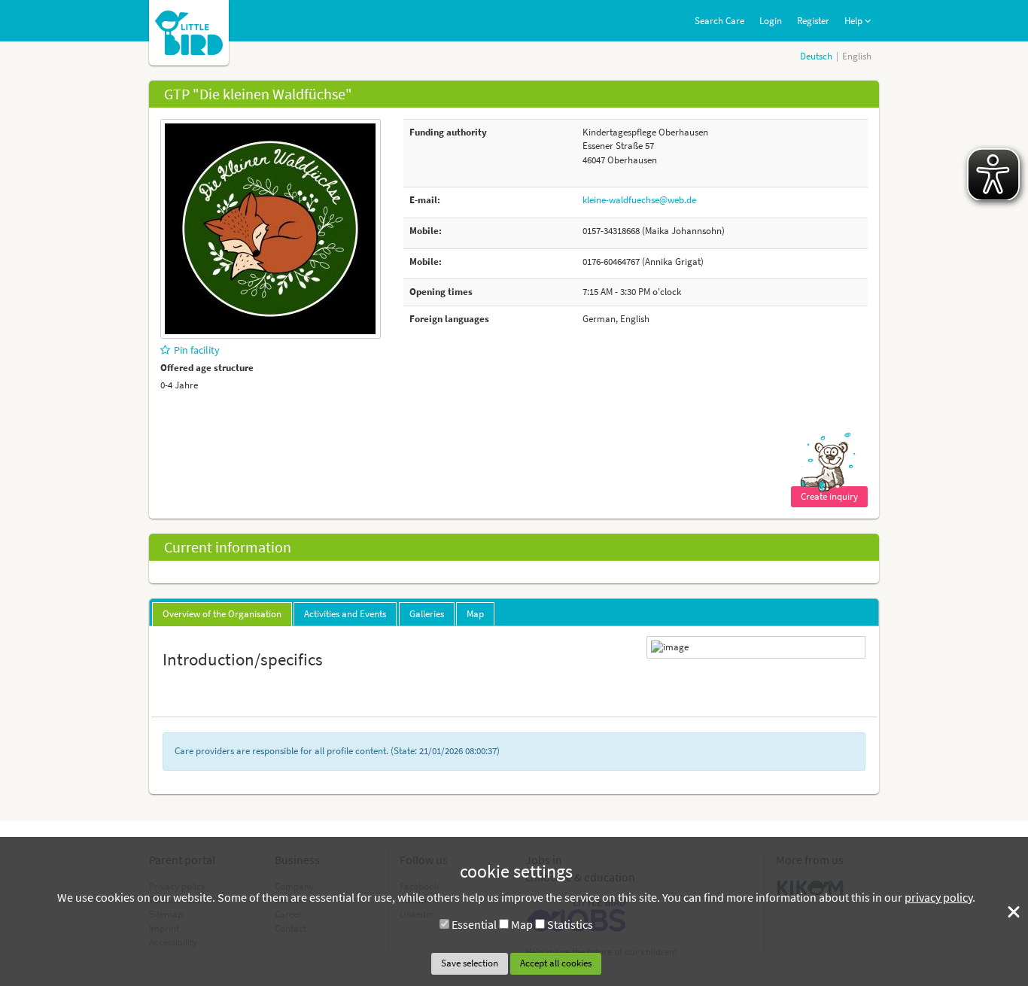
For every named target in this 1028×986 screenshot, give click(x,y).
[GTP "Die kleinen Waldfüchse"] (270, 227)
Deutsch (816, 56)
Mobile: (425, 230)
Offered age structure (207, 367)
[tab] (222, 614)
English (856, 56)
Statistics (570, 924)
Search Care (719, 20)
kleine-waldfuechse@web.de (639, 199)
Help (854, 20)
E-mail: (424, 199)
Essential (474, 924)
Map (522, 924)
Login (770, 20)
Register (813, 20)
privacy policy (938, 897)
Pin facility (197, 350)
